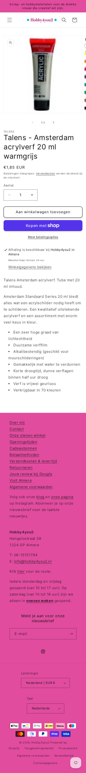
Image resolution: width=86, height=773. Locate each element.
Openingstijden (23, 442)
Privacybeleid (68, 748)
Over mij (17, 422)
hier (21, 571)
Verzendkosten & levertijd (33, 461)
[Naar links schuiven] (32, 122)
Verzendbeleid (64, 755)
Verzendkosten (45, 173)
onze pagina (62, 497)
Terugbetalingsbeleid (39, 748)
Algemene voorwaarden (31, 487)
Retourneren (21, 467)
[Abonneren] (71, 633)
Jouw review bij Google (31, 474)
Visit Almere (21, 480)
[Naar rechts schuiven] (53, 122)
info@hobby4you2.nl (33, 561)
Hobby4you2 (40, 742)
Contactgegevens (45, 763)
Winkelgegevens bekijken (30, 267)
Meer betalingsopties (43, 237)
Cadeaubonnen (23, 448)
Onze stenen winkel (28, 435)
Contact (17, 429)
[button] (9, 20)
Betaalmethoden (24, 454)
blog (40, 497)
